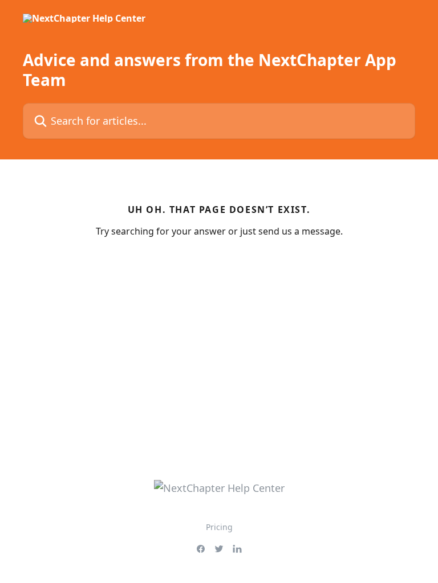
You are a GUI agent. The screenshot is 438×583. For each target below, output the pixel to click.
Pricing (219, 527)
